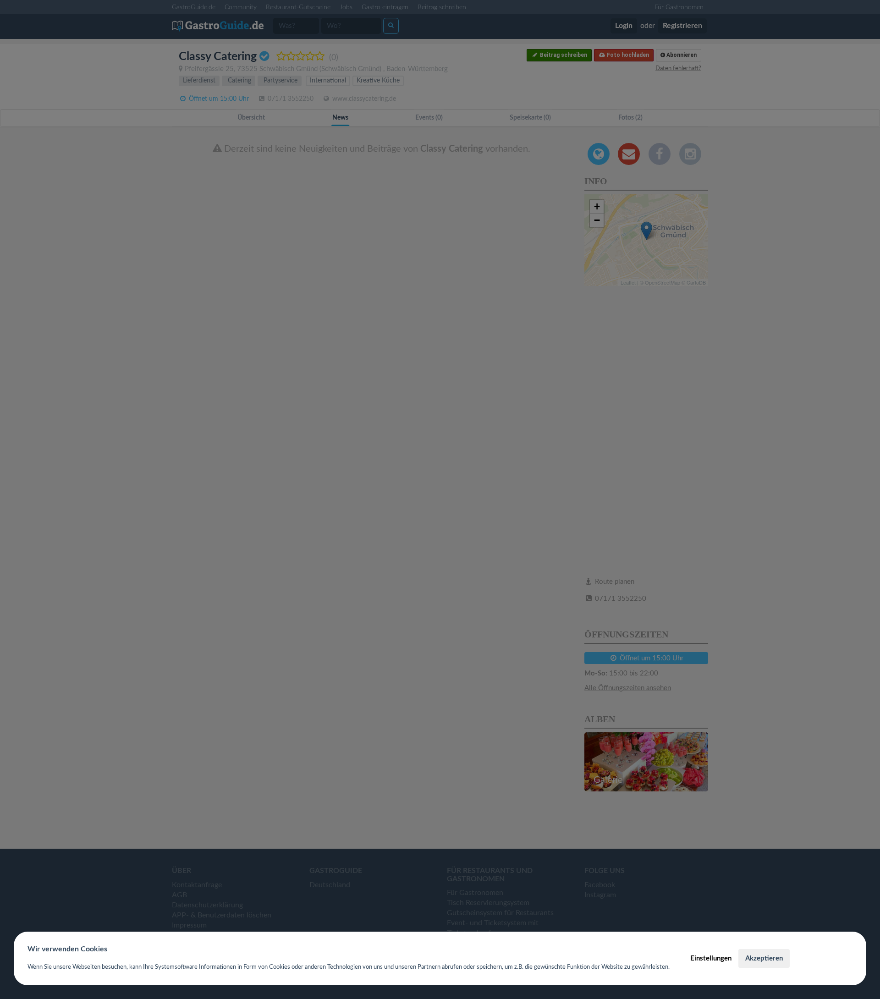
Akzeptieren (764, 958)
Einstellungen (711, 958)
